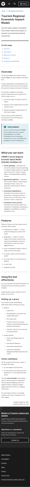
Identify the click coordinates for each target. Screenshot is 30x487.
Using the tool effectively (11, 61)
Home (3, 11)
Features (6, 58)
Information (7, 52)
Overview (6, 49)
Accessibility (5, 459)
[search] (14, 4)
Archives (4, 463)
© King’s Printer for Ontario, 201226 (12, 479)
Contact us (15, 440)
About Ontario (5, 455)
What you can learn (10, 55)
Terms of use (5, 475)
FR (9, 4)
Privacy (3, 471)
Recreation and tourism (15, 11)
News (3, 467)
